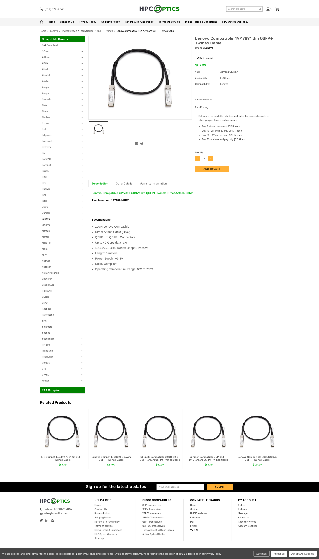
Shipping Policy (110, 21)
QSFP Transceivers (152, 521)
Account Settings (247, 526)
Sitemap (99, 538)
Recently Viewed (247, 521)
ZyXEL (45, 374)
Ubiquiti (46, 362)
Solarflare (47, 326)
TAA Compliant (50, 45)
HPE (44, 183)
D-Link (45, 123)
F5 (43, 153)
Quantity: (199, 152)
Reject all (279, 554)
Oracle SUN (48, 284)
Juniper (46, 213)
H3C (44, 177)
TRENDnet (47, 356)
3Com (45, 51)
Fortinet (46, 165)
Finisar (45, 380)
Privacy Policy (87, 21)
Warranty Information (153, 183)
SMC (44, 320)
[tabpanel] (62, 439)
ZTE (44, 368)
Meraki (45, 237)
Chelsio (46, 117)
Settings (261, 554)
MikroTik (46, 243)
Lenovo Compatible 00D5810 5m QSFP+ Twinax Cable (257, 458)
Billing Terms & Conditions (201, 21)
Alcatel (46, 75)
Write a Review (205, 58)
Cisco (45, 111)
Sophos (46, 332)
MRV (44, 255)
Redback (46, 308)
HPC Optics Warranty (235, 21)
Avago (45, 87)
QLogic (45, 296)
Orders (241, 505)
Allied (45, 69)
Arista (45, 81)
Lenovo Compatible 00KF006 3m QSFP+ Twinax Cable (111, 458)
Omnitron (47, 279)
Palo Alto (47, 290)
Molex (45, 249)
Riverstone (48, 314)
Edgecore (47, 135)
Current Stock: (203, 99)
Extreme (47, 147)
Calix (44, 105)
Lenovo (46, 219)
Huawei (46, 189)
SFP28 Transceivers (153, 517)
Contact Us (67, 21)
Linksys (46, 225)
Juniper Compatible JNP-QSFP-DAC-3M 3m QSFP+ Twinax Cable (208, 458)
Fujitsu (45, 171)
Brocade (46, 99)
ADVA (45, 63)
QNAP (45, 302)
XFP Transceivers (151, 513)
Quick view (62, 440)
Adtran (46, 57)
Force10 (46, 159)
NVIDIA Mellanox (50, 273)
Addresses (243, 517)
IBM (44, 195)
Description (100, 183)
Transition (47, 350)
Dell (44, 129)
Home (51, 21)
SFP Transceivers (151, 505)
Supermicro (48, 338)
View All (194, 530)
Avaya (45, 93)
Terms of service (169, 21)
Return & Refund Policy (139, 21)
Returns (242, 509)
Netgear (46, 267)
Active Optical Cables (153, 534)
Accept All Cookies (302, 554)
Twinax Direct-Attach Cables (158, 530)
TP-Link (46, 344)
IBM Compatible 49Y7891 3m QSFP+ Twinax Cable (62, 458)
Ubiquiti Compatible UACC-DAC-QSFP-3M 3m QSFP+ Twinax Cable (160, 458)
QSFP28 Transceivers (153, 526)
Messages (243, 513)
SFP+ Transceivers (152, 509)
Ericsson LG (48, 141)
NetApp (46, 261)
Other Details (124, 183)
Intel (44, 201)
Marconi (46, 231)
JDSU (45, 207)
